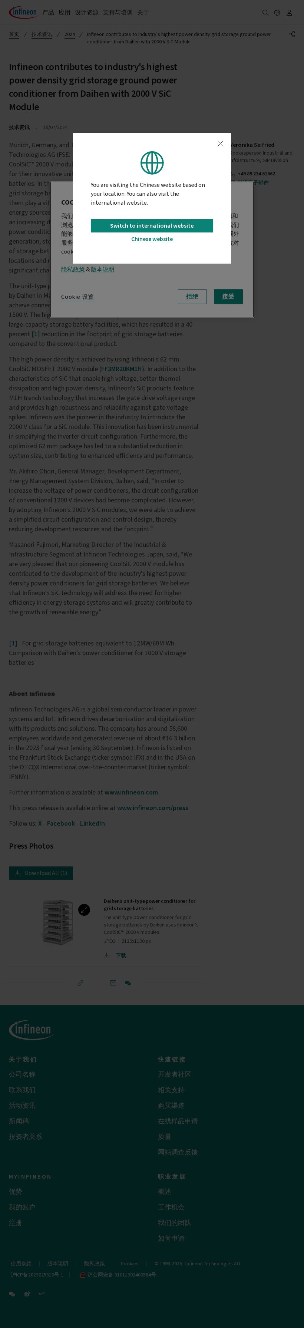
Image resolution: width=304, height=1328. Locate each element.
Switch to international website (152, 226)
